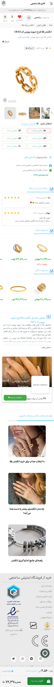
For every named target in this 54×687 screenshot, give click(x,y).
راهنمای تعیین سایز (44, 607)
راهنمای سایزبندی (28, 124)
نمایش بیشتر (46, 347)
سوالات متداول (46, 602)
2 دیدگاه (30, 48)
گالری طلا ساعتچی (38, 4)
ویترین (49, 612)
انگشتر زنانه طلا (28, 25)
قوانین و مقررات (45, 591)
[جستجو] (29, 18)
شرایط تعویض (46, 617)
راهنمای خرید (46, 586)
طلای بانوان (41, 25)
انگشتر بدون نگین (23, 37)
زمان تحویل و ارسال (44, 596)
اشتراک (6, 41)
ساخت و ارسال (35, 157)
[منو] (51, 3)
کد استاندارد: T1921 (41, 175)
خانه (50, 25)
